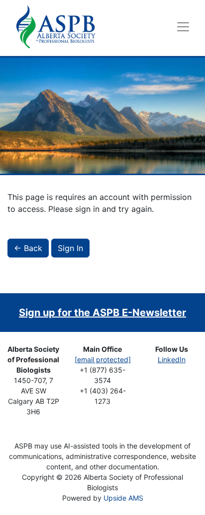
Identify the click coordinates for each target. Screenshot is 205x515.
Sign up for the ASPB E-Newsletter (102, 313)
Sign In (70, 248)
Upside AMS (123, 498)
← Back (28, 248)
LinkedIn (172, 359)
